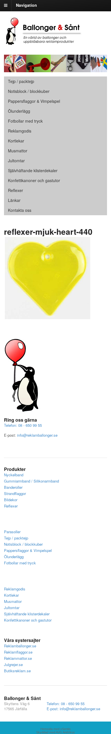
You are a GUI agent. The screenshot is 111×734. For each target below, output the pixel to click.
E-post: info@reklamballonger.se (73, 708)
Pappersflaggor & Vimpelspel (28, 550)
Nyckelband (13, 474)
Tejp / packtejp (21, 81)
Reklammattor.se (18, 658)
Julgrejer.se (13, 664)
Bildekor (10, 499)
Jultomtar (16, 160)
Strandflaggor (15, 493)
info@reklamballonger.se (37, 435)
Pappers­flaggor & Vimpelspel (34, 101)
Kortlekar (16, 141)
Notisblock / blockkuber (29, 91)
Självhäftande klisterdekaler (32, 170)
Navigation (26, 5)
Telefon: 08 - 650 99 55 (23, 425)
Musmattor (17, 150)
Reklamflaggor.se (18, 652)
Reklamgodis (19, 131)
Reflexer (15, 190)
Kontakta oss (19, 210)
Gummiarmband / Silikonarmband (31, 481)
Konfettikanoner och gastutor (34, 180)
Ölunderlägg (19, 111)
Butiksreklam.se (17, 670)
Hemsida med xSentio (55, 729)
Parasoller (12, 531)
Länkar (14, 200)
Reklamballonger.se (20, 645)
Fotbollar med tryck (25, 121)
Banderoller (13, 487)
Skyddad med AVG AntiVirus (55, 732)
